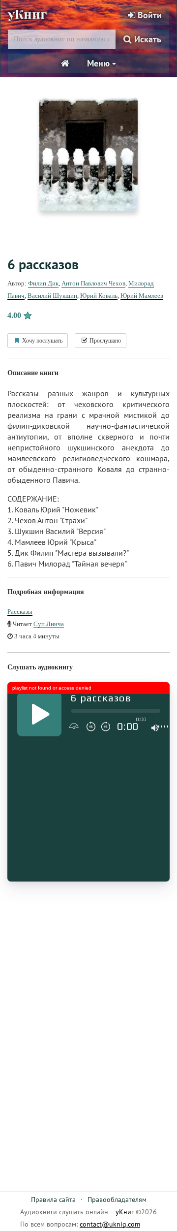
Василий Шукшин (52, 295)
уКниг (27, 14)
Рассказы (19, 611)
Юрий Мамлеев (141, 295)
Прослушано (104, 340)
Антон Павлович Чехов (93, 283)
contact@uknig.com (110, 1224)
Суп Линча (48, 624)
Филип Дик (43, 283)
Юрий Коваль (99, 295)
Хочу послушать (41, 340)
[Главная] (65, 63)
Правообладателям (117, 1199)
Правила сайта (53, 1199)
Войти (148, 15)
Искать (146, 39)
